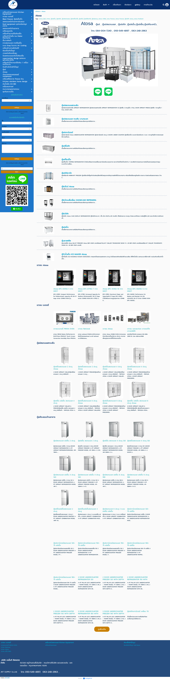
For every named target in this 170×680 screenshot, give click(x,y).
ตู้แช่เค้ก (58, 19)
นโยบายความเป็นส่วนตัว (15, 113)
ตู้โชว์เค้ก (65, 213)
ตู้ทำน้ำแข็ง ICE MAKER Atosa (74, 254)
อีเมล (3, 138)
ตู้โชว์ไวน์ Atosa (68, 186)
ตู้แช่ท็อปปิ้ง (66, 159)
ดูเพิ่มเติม (102, 629)
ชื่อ (2, 121)
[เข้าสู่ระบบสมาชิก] (167, 4)
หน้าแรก (37, 11)
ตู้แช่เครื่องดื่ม (74, 19)
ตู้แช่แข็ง (53, 19)
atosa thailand (138, 19)
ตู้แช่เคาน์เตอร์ (67, 132)
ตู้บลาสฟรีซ (66, 240)
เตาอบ (48, 19)
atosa (40, 19)
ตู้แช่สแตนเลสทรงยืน (70, 105)
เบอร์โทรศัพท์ (5, 132)
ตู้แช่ (44, 19)
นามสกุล (4, 126)
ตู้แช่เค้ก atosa (129, 19)
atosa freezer (119, 19)
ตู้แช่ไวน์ (81, 19)
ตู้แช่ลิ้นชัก (66, 145)
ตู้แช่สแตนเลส (66, 19)
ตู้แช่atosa (95, 19)
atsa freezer (111, 19)
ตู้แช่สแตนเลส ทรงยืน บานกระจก (75, 118)
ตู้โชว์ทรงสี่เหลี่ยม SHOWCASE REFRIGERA (79, 200)
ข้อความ (4, 143)
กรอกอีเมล (5, 98)
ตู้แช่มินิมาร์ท (87, 19)
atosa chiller (102, 19)
